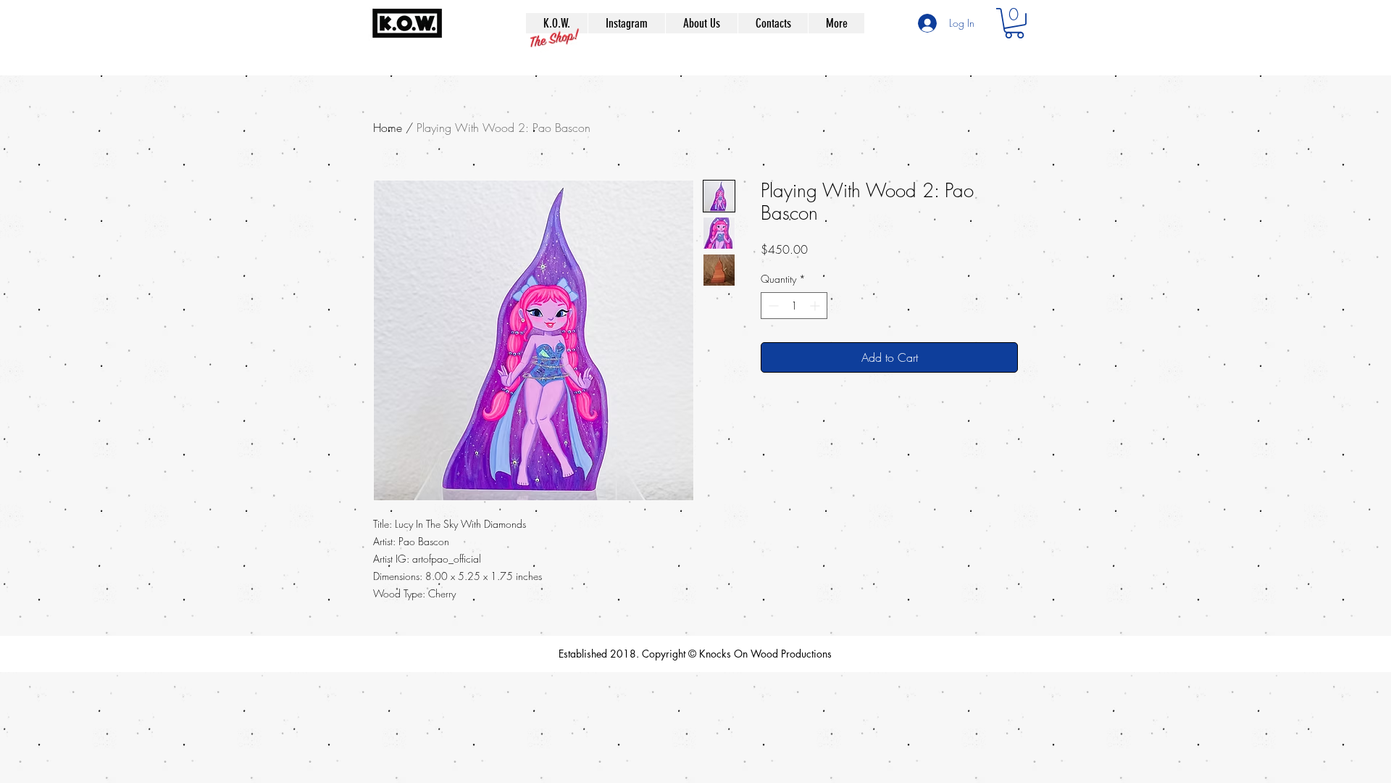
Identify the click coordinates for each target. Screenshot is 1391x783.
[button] (1014, 23)
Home (387, 128)
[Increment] (816, 305)
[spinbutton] (794, 305)
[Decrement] (772, 305)
